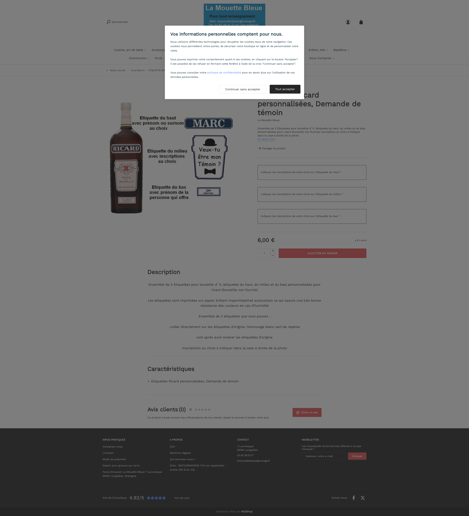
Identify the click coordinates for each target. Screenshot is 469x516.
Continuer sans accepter (242, 89)
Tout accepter (285, 89)
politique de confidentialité (224, 72)
